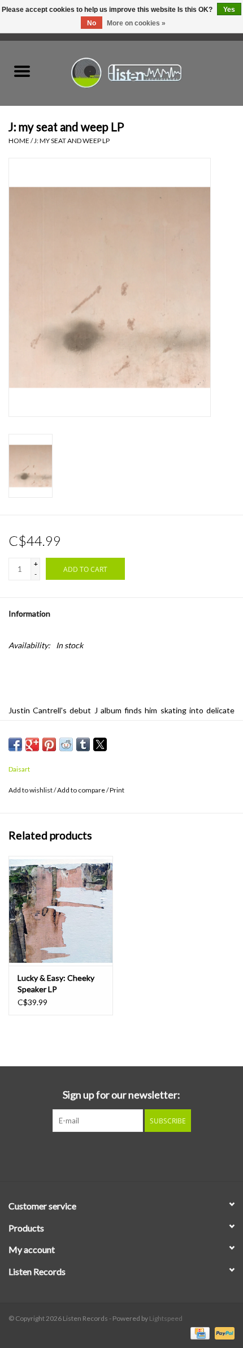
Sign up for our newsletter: (121, 1095)
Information (29, 613)
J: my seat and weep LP (72, 140)
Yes (229, 10)
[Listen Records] (143, 71)
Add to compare (81, 790)
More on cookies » (136, 23)
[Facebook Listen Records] (102, 1155)
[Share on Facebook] (15, 744)
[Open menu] (22, 70)
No (91, 23)
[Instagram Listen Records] (141, 1155)
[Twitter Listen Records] (121, 1155)
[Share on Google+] (32, 744)
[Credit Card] (198, 1332)
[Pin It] (49, 744)
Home (18, 140)
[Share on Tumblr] (83, 744)
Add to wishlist (31, 790)
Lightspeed (166, 1318)
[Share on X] (100, 744)
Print (117, 790)
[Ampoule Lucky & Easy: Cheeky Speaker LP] (60, 911)
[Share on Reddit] (66, 744)
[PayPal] (223, 1332)
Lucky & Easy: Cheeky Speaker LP (56, 983)
